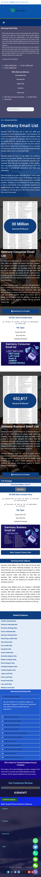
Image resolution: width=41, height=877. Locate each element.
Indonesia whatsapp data (9, 624)
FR (15, 2)
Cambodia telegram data (9, 666)
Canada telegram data (8, 670)
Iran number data (6, 645)
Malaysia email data (7, 687)
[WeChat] (35, 865)
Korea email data (6, 677)
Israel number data (7, 652)
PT (21, 2)
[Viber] (35, 871)
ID (19, 2)
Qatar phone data (6, 642)
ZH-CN (3, 2)
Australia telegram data (9, 656)
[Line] (35, 859)
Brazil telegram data (8, 663)
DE (17, 2)
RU (23, 2)
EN (13, 2)
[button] (3, 22)
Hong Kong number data (9, 638)
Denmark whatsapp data (9, 628)
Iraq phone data (6, 649)
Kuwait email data (7, 680)
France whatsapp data (8, 631)
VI (27, 2)
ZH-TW (8, 2)
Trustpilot (4, 788)
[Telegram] (35, 847)
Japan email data (6, 673)
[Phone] (35, 853)
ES (26, 2)
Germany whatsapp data (9, 635)
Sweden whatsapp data (8, 621)
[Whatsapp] (35, 840)
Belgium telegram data (8, 659)
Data (2, 120)
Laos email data (6, 684)
